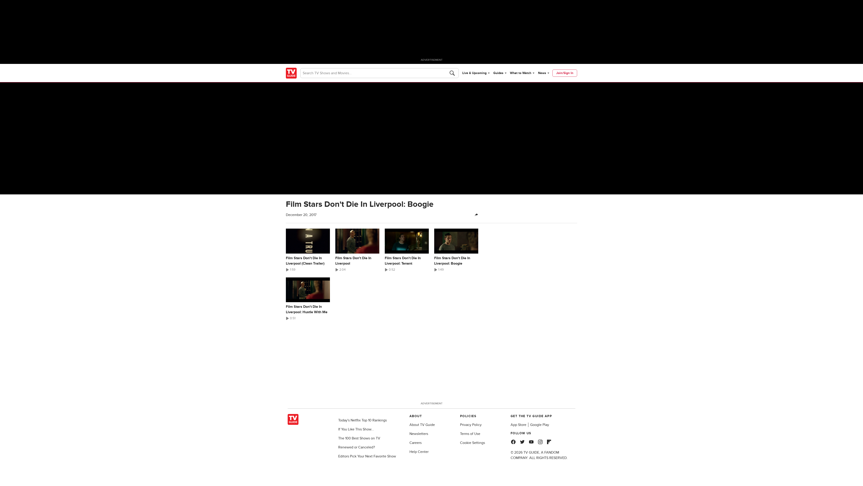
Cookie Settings (472, 443)
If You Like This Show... (356, 429)
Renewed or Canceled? (356, 447)
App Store (518, 425)
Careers (415, 443)
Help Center (419, 452)
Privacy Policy (471, 425)
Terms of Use (470, 434)
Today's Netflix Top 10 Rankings (362, 420)
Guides (498, 73)
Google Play (539, 425)
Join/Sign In (564, 73)
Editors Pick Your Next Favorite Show (367, 456)
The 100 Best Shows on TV (359, 438)
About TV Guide (422, 425)
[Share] (476, 215)
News (542, 73)
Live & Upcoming (474, 73)
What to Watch (520, 73)
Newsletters (418, 434)
